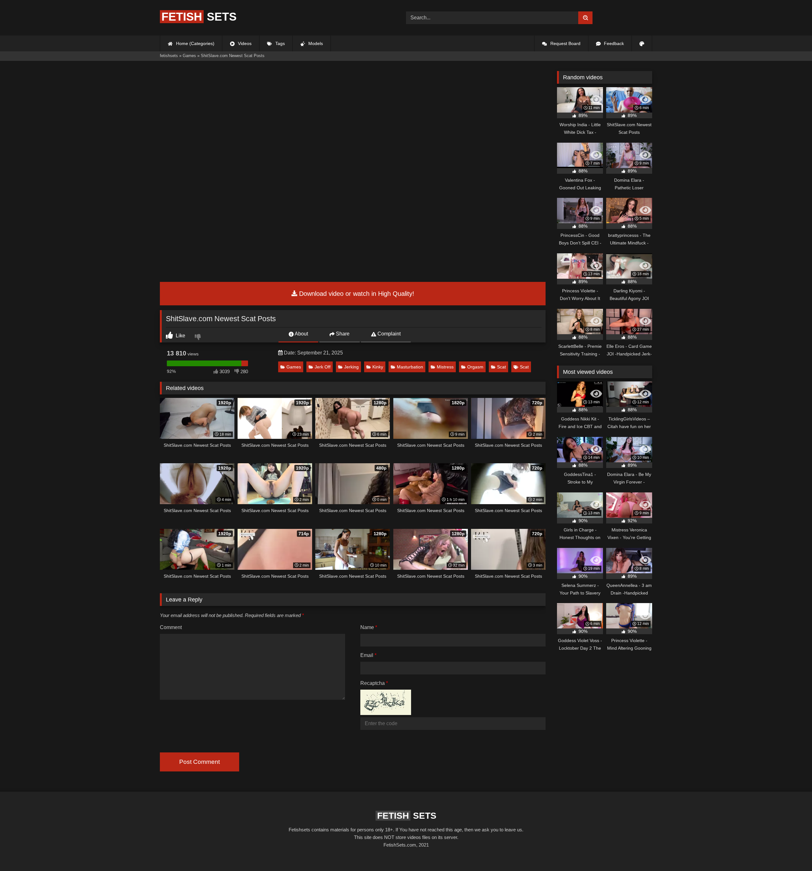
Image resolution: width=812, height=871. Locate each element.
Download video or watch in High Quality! (355, 293)
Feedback (613, 43)
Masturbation (410, 366)
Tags (279, 43)
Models (315, 43)
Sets (199, 16)
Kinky (377, 366)
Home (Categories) (194, 43)
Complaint (388, 333)
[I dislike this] (198, 337)
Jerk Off (323, 366)
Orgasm (475, 366)
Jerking (351, 366)
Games (293, 366)
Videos (244, 43)
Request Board (564, 43)
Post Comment (199, 761)
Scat (501, 366)
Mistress (445, 366)
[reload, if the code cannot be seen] (385, 713)
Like (179, 335)
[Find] (585, 17)
